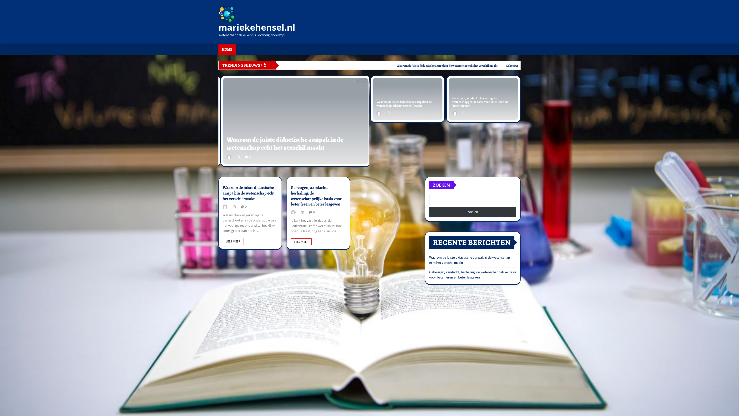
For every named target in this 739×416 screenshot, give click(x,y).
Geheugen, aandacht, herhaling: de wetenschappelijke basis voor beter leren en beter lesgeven (293, 139)
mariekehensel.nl (256, 27)
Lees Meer (233, 241)
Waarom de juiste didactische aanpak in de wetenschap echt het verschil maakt (404, 104)
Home (227, 49)
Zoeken (441, 185)
